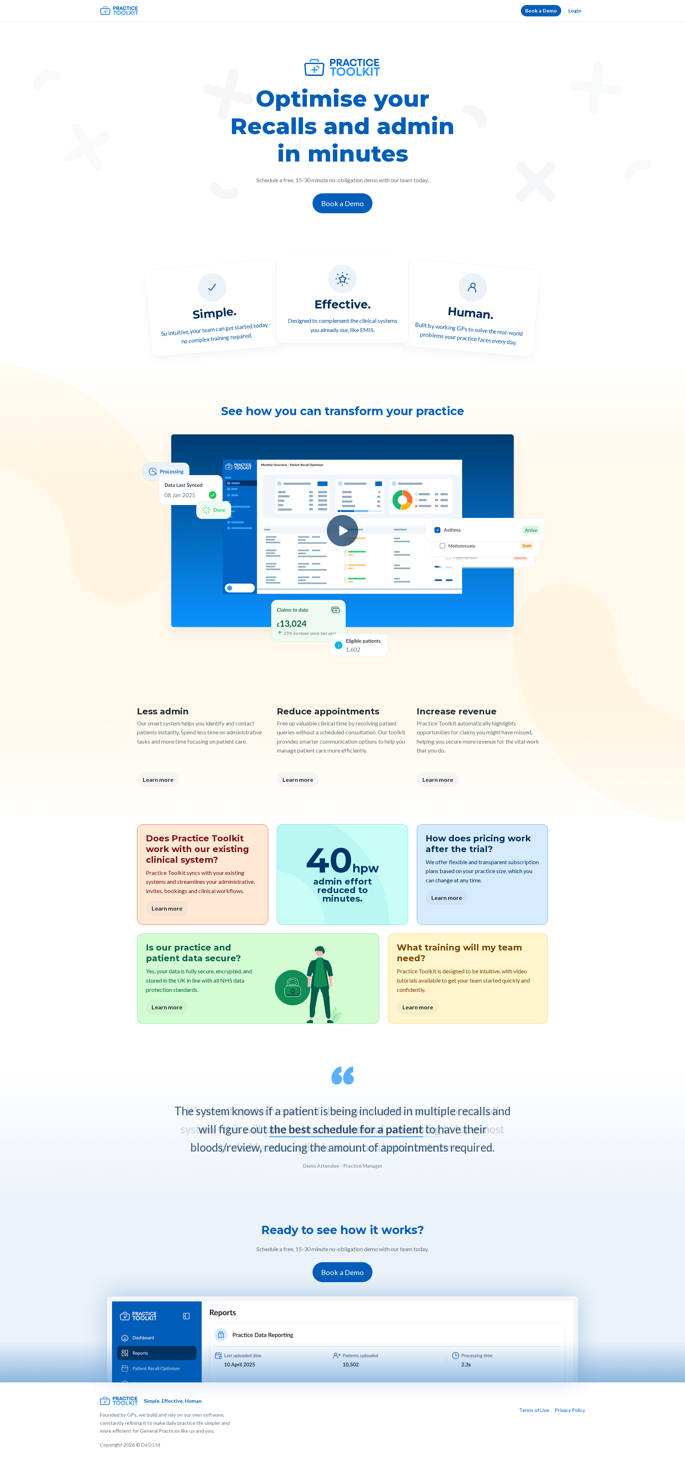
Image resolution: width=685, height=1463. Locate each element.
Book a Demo (541, 10)
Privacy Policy (570, 1410)
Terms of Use (534, 1410)
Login (574, 10)
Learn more (158, 779)
